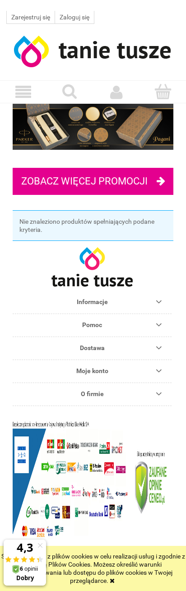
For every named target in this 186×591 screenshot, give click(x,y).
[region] (93, 127)
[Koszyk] (163, 91)
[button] (23, 92)
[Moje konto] (116, 92)
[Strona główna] (93, 50)
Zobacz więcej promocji (84, 181)
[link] (93, 127)
